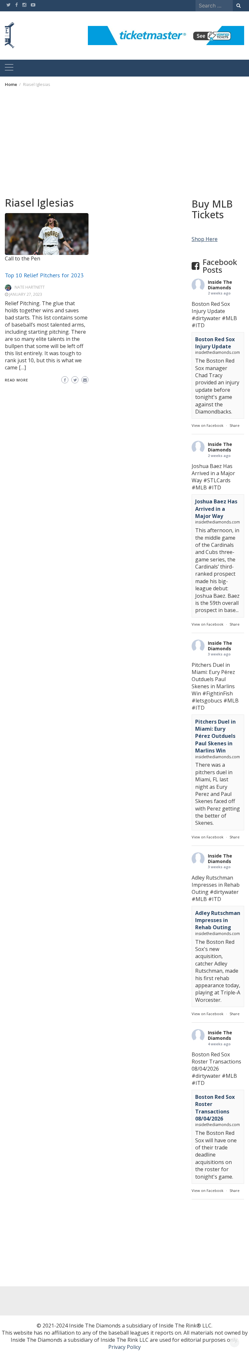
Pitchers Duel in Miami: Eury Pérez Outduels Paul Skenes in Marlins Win (215, 736)
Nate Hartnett (30, 287)
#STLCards (217, 480)
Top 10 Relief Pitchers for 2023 (44, 275)
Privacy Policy (124, 1347)
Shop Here (205, 239)
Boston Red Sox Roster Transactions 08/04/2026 (215, 1107)
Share (235, 425)
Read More (16, 380)
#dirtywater (206, 318)
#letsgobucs (207, 700)
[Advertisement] (124, 141)
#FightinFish (217, 693)
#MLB (229, 318)
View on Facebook (207, 425)
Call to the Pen (22, 258)
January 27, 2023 (25, 294)
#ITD (198, 325)
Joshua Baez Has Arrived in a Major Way (216, 509)
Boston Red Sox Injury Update (215, 343)
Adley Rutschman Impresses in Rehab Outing (217, 920)
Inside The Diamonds (220, 285)
